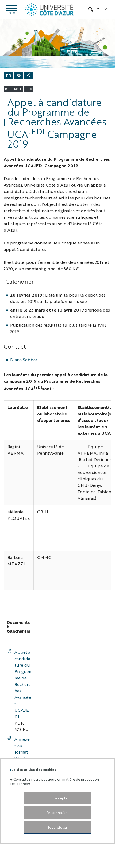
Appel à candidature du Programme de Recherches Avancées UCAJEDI (22, 684)
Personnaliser (57, 812)
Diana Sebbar (23, 359)
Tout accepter (57, 798)
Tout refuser (57, 827)
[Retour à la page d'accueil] (49, 9)
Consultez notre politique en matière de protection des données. (54, 781)
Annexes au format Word (22, 748)
